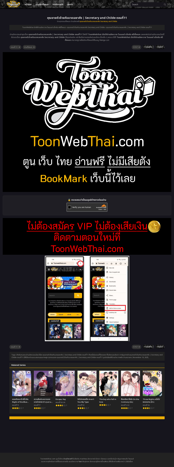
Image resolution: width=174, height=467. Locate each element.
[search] (165, 4)
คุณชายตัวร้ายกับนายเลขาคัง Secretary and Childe (98, 21)
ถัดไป (159, 47)
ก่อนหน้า (149, 47)
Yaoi (80, 461)
